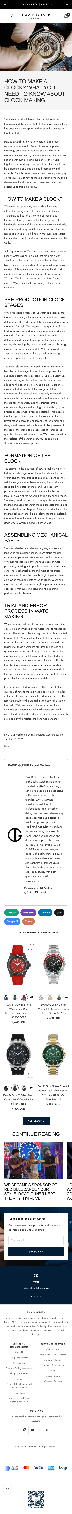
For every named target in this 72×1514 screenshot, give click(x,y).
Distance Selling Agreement (19, 1368)
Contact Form (52, 1349)
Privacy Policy (19, 1393)
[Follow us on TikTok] (40, 1430)
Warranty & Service (53, 1360)
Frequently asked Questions (53, 1354)
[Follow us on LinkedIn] (47, 1430)
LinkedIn (43, 892)
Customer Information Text (53, 1365)
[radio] (5, 997)
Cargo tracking (53, 1376)
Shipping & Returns (19, 1373)
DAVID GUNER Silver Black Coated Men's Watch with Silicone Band (18, 1099)
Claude (29, 921)
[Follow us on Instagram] (24, 1430)
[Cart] (66, 16)
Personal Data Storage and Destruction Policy (19, 1385)
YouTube (48, 888)
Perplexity (28, 912)
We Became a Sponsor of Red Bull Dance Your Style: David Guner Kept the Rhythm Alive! (30, 1192)
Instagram (32, 888)
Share (7, 746)
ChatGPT (11, 912)
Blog (53, 1370)
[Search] (12, 16)
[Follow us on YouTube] (32, 1430)
